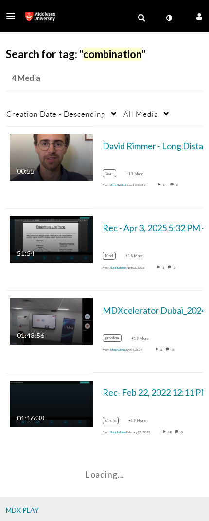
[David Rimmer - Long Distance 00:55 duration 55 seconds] (51, 156)
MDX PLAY (22, 510)
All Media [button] (140, 113)
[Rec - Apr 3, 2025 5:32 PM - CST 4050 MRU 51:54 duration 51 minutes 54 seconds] (51, 239)
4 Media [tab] (26, 77)
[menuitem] (141, 18)
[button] (13, 16)
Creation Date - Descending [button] (55, 113)
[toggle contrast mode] (169, 18)
